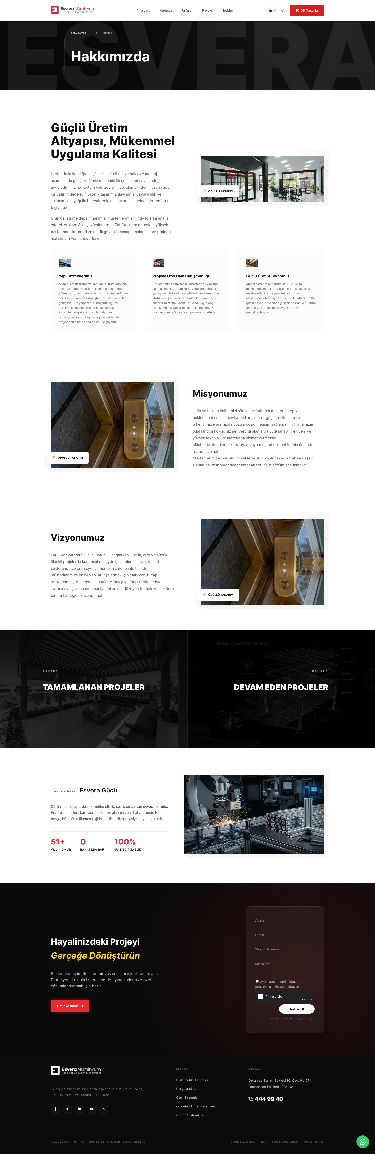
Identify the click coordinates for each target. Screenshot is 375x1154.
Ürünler (187, 10)
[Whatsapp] (103, 1109)
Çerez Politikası (314, 1141)
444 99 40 (269, 1099)
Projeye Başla (68, 1006)
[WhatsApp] (362, 1141)
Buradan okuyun (287, 987)
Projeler (207, 10)
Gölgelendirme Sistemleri (195, 1106)
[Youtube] (91, 1109)
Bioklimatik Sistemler (192, 1080)
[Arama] (283, 10)
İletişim (227, 10)
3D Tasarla (309, 10)
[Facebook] (55, 1109)
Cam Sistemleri (188, 1097)
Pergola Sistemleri (190, 1089)
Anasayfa (143, 10)
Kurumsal (166, 10)
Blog (263, 1141)
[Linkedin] (79, 1109)
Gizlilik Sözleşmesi (243, 1141)
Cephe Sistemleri (189, 1115)
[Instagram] (67, 1109)
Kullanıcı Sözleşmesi (285, 1141)
